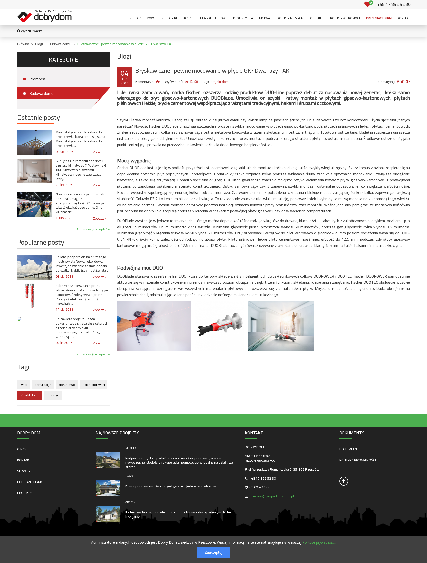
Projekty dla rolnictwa (251, 18)
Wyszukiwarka (31, 31)
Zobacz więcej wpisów (93, 229)
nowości (53, 395)
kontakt (24, 460)
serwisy (23, 471)
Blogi (39, 44)
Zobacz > (100, 152)
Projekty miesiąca (289, 18)
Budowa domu (60, 44)
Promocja (37, 79)
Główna (23, 44)
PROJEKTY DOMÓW (141, 18)
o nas (21, 449)
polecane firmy (30, 482)
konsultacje (43, 385)
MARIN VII (131, 447)
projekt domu (29, 395)
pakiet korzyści (94, 385)
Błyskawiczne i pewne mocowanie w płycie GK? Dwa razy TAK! (125, 44)
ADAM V (130, 501)
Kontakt (403, 18)
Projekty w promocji (344, 18)
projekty (24, 492)
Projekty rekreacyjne (176, 18)
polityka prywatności (357, 460)
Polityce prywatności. (319, 542)
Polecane (315, 18)
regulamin (348, 449)
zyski (23, 385)
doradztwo (67, 385)
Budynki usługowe (213, 18)
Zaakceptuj (213, 552)
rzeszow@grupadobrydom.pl (272, 496)
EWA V (129, 475)
